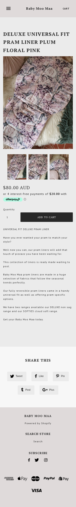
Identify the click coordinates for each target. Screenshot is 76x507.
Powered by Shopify (38, 423)
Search (38, 441)
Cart (66, 8)
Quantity (9, 209)
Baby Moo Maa (39, 9)
